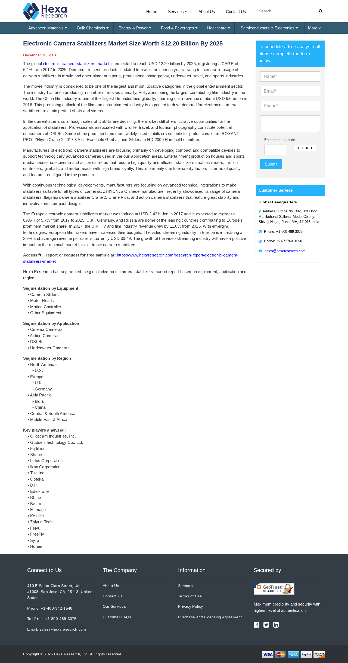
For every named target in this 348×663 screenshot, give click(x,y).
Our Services (114, 606)
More (313, 28)
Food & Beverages (178, 28)
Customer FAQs (117, 617)
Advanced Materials (46, 28)
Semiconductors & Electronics (268, 28)
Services (176, 11)
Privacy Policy (190, 606)
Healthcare (217, 28)
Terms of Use (190, 596)
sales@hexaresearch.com (285, 251)
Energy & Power (134, 28)
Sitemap (185, 585)
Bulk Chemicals (91, 28)
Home (151, 11)
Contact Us (236, 11)
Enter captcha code (279, 140)
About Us (206, 11)
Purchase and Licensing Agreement (210, 617)
